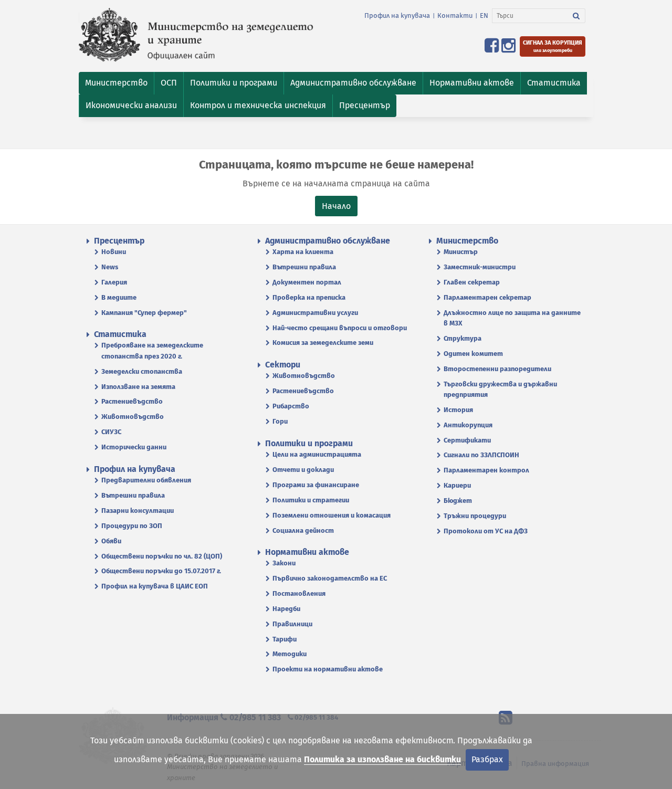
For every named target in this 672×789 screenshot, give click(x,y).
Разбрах (487, 759)
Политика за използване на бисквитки (382, 759)
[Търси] (576, 15)
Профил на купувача (397, 15)
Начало (336, 206)
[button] (116, 83)
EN (484, 15)
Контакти (454, 15)
